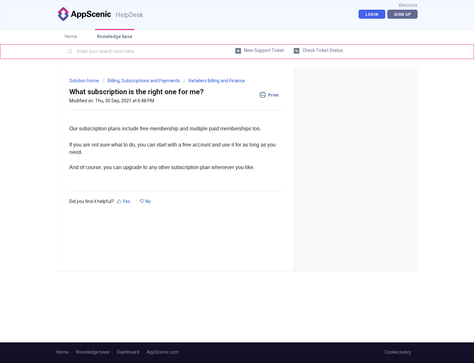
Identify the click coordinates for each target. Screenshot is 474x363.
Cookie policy (398, 352)
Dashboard (128, 352)
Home (71, 36)
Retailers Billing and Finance (217, 80)
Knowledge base (114, 36)
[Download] (225, 97)
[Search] (70, 51)
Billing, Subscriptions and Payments (144, 80)
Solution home (84, 80)
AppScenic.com (163, 352)
